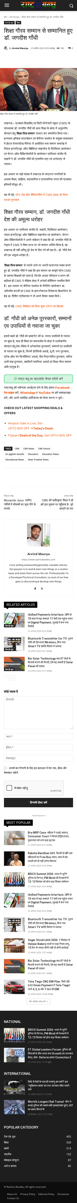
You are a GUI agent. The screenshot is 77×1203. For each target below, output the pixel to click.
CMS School (44, 448)
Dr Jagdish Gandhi (15, 454)
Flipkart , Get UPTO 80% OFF (40, 435)
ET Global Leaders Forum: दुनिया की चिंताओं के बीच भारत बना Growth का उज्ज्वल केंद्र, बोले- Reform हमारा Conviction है (50, 1053)
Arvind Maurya (20, 48)
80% (20, 428)
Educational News (15, 459)
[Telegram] (57, 58)
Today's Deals (43, 428)
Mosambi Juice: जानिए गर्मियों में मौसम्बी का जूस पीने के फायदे (20, 504)
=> (31, 428)
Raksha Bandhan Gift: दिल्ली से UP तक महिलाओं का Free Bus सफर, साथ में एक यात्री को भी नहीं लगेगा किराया (50, 857)
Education (33, 454)
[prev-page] (6, 677)
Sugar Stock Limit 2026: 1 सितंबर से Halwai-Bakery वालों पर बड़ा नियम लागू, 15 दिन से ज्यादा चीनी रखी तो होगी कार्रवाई (49, 943)
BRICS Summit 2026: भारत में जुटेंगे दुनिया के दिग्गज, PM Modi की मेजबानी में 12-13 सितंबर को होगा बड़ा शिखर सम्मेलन (48, 877)
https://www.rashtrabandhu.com (38, 559)
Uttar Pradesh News (38, 459)
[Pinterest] (38, 58)
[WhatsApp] (48, 58)
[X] (29, 58)
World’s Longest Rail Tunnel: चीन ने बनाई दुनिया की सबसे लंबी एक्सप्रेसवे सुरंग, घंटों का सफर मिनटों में (50, 1105)
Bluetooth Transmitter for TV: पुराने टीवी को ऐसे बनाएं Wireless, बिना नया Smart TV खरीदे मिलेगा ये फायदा (50, 642)
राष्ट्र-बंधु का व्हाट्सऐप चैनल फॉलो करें (40, 379)
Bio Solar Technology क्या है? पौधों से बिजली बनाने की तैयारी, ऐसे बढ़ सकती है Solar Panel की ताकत (50, 662)
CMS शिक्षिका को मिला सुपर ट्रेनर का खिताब (39, 306)
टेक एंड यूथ (14, 17)
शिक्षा (18, 22)
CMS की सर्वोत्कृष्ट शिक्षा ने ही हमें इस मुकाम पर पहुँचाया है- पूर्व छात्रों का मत (57, 504)
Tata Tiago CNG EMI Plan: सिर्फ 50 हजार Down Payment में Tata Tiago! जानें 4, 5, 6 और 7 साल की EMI (49, 985)
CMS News (28, 448)
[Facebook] (20, 58)
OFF (26, 428)
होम (5, 17)
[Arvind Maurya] (6, 48)
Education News (50, 454)
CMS (17, 448)
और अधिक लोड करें (37, 1001)
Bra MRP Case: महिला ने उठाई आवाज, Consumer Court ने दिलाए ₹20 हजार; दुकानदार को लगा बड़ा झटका (48, 836)
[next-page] (12, 677)
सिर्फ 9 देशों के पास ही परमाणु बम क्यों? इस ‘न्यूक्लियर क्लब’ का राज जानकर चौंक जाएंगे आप (48, 1085)
